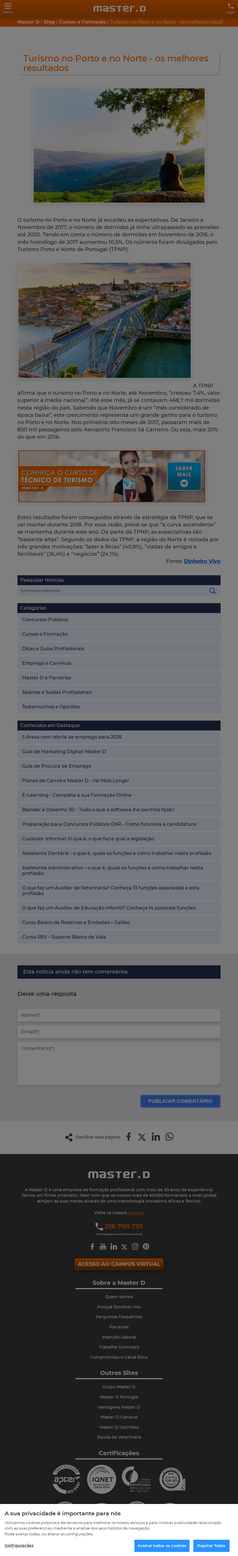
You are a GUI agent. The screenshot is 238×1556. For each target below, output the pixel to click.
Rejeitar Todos (211, 1545)
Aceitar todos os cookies (162, 1545)
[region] (119, 1530)
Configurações (19, 1545)
